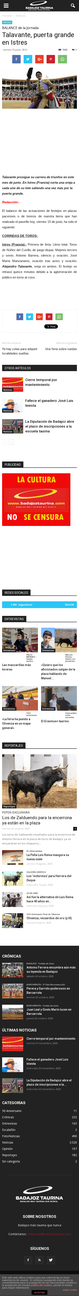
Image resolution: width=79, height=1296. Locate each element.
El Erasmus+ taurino (55, 721)
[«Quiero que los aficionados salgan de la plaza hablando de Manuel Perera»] (59, 640)
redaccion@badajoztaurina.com (49, 1234)
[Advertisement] (39, 140)
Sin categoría (11, 1161)
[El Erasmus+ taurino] (59, 698)
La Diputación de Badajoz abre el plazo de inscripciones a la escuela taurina (49, 426)
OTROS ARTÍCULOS (18, 368)
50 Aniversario (11, 1111)
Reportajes (9, 806)
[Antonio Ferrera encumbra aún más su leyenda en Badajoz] (12, 970)
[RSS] (39, 1260)
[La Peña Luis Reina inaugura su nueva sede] (12, 857)
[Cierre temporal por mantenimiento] (12, 384)
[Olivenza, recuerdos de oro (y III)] (12, 920)
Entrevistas (9, 650)
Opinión (7, 1149)
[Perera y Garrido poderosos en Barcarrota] (12, 991)
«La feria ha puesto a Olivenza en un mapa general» (16, 723)
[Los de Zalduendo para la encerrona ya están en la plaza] (39, 781)
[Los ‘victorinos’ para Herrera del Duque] (12, 878)
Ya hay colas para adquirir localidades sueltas (19, 351)
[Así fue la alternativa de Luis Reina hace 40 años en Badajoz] (12, 899)
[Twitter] (51, 1260)
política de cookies (41, 1285)
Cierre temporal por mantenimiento (51, 1038)
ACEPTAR (39, 1292)
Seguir (69, 604)
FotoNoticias (11, 1136)
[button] (73, 5)
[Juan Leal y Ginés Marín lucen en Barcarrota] (12, 1012)
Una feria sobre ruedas (61, 349)
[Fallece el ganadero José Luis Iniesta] (12, 405)
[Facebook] (28, 1260)
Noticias (7, 22)
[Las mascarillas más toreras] (20, 640)
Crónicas (8, 1117)
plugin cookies (70, 1290)
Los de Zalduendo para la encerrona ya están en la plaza (37, 820)
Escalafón (8, 1130)
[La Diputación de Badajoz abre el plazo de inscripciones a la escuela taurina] (12, 426)
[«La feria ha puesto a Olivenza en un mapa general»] (20, 698)
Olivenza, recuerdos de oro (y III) (49, 918)
